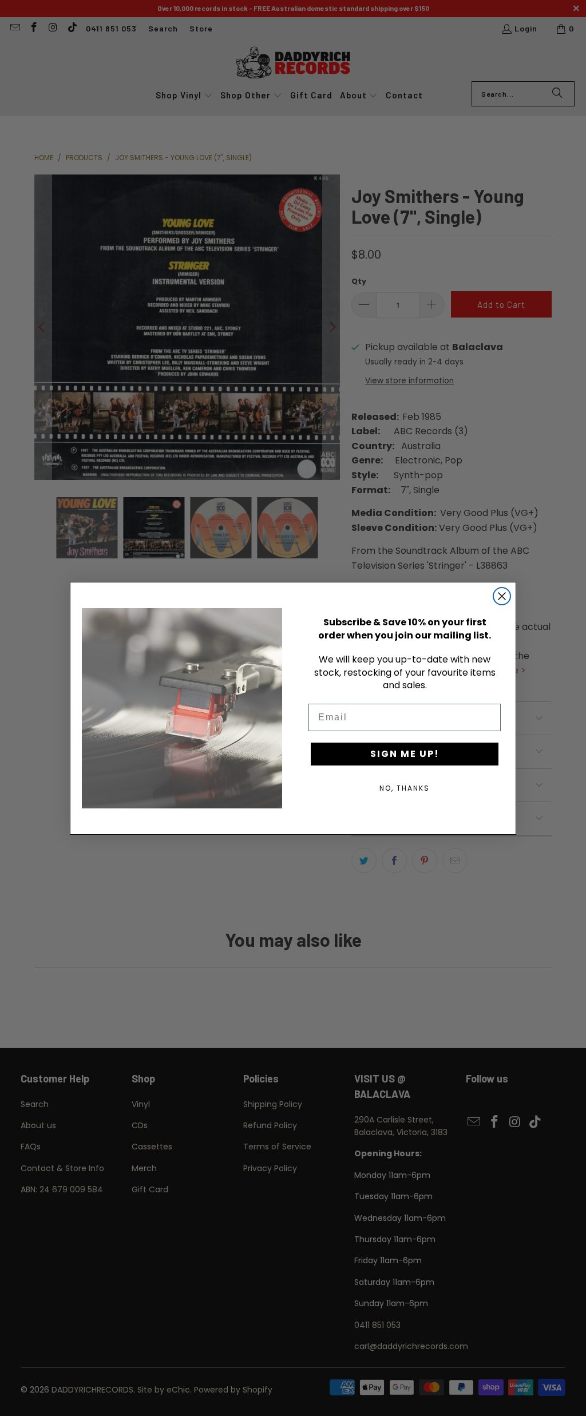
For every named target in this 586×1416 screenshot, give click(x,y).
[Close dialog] (501, 596)
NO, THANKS (404, 788)
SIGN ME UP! (405, 753)
